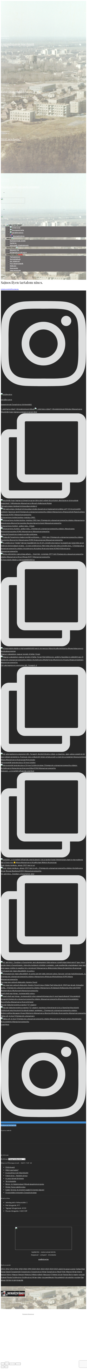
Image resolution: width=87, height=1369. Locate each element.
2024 (52, 1269)
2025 (56, 1269)
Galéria (13, 243)
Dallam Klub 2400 (17, 241)
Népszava (46, 1274)
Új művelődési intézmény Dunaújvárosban (21, 1193)
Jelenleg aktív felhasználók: (15, 1202)
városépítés (69, 1277)
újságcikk (19, 1280)
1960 (25, 1269)
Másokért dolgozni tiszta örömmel (20, 186)
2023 (47, 1269)
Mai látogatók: (11, 1205)
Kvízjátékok (15, 259)
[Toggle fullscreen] (12, 1364)
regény (75, 1274)
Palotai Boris (68, 1274)
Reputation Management (28, 1314)
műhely (40, 1274)
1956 (16, 1269)
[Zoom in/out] (18, 1364)
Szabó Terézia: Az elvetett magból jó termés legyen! (24, 1190)
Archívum (4, 1159)
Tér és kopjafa (10, 1181)
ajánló (60, 1269)
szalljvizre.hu (43, 1259)
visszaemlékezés (48, 1277)
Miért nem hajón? (11, 139)
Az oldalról (15, 261)
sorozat (82, 1274)
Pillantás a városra (18, 252)
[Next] (6, 1367)
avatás (72, 1269)
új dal (14, 1280)
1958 (21, 1269)
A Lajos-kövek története (14, 1178)
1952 (7, 1269)
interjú (79, 1272)
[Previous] (2, 1367)
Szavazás (14, 268)
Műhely (13, 266)
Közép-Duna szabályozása (15, 1187)
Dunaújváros (5, 131)
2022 (43, 1269)
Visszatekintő (59, 1277)
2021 (38, 1269)
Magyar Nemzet (18, 1274)
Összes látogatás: (12, 1211)
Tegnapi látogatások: (13, 1208)
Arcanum (66, 1269)
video (39, 1277)
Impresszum (15, 270)
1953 (12, 1269)
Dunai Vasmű (6, 1272)
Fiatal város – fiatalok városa (17, 91)
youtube (77, 1277)
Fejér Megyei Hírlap (69, 1272)
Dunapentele (16, 1272)
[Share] (7, 1363)
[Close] (3, 1363)
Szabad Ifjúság (6, 1277)
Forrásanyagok (16, 263)
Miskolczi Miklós (30, 1274)
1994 (29, 1269)
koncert (4, 1274)
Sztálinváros (5, 36)
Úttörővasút (10, 1167)
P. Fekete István (56, 1274)
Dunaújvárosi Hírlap (38, 1272)
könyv (9, 1274)
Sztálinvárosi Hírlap (29, 1277)
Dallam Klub (80, 1269)
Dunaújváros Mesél (54, 1272)
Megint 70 (14, 250)
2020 (34, 1269)
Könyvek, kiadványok (19, 245)
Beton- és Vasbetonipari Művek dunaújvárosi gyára (24, 1184)
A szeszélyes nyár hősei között (17, 44)
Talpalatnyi (15, 257)
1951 (3, 1269)
